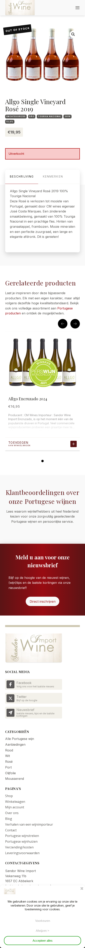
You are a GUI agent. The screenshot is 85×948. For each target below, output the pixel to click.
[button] (77, 7)
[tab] (21, 177)
